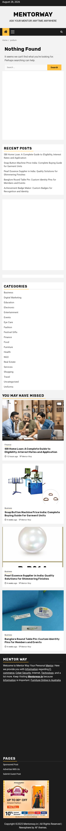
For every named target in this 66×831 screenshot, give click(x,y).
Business (8, 292)
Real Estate (10, 362)
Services (8, 367)
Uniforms (8, 386)
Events (7, 317)
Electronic (9, 307)
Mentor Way (27, 456)
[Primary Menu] (14, 32)
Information (31, 669)
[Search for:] (26, 67)
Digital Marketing (12, 297)
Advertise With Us (11, 769)
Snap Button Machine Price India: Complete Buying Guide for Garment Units (32, 514)
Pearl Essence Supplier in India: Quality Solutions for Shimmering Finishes (29, 577)
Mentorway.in (35, 676)
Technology (47, 672)
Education (9, 302)
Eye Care (8, 322)
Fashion (8, 327)
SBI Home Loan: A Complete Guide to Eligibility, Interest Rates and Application (31, 450)
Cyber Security (23, 672)
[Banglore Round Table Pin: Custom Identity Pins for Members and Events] (33, 610)
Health (7, 352)
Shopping (8, 372)
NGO (6, 357)
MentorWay (33, 14)
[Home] (6, 32)
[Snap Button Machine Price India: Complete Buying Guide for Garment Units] (33, 484)
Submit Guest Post (12, 774)
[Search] (61, 32)
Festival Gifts (10, 332)
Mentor (49, 665)
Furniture (8, 347)
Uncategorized (11, 381)
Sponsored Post (10, 764)
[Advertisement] (33, 105)
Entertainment (11, 312)
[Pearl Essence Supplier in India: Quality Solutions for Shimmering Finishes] (33, 547)
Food (6, 342)
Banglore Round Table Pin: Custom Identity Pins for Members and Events (32, 641)
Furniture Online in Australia (46, 680)
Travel (7, 377)
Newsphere (25, 827)
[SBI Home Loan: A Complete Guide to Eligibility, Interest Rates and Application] (33, 420)
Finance (8, 337)
